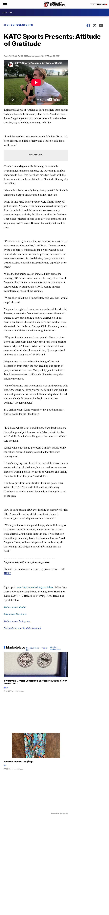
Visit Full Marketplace (55, 648)
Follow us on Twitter (15, 607)
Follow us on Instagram (17, 621)
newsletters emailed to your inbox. (35, 587)
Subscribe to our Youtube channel (22, 628)
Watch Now (97, 4)
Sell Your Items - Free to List (36, 649)
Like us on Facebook (15, 614)
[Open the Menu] (4, 4)
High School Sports (18, 24)
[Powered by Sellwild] (64, 814)
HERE (7, 573)
